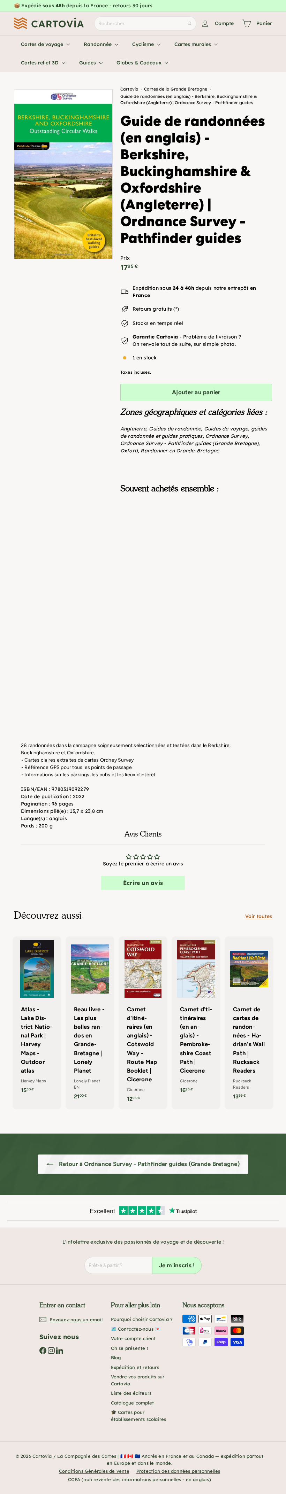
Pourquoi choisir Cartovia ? (142, 1319)
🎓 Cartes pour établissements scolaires (138, 1415)
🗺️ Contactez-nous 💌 (136, 1329)
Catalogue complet (132, 1403)
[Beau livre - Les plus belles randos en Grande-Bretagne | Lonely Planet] (90, 1021)
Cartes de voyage (43, 44)
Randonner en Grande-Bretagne (180, 451)
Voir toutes (258, 916)
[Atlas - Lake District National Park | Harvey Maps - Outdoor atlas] (37, 1018)
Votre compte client (133, 1338)
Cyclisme (143, 44)
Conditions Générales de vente (94, 1471)
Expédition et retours (135, 1367)
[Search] (189, 23)
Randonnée (98, 44)
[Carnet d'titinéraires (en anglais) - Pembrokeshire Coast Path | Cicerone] (196, 1018)
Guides (88, 63)
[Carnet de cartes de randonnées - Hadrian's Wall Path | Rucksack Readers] (249, 1021)
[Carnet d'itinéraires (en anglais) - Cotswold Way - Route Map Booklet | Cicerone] (143, 1023)
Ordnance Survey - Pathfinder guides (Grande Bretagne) (189, 443)
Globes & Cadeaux (139, 63)
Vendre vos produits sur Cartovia (138, 1380)
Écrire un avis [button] (143, 882)
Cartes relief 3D (40, 63)
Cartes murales (193, 44)
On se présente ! (129, 1348)
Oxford (129, 451)
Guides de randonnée (175, 429)
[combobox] (145, 23)
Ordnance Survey (226, 436)
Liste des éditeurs (131, 1393)
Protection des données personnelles (178, 1471)
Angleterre (133, 429)
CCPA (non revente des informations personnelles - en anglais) (139, 1479)
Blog (116, 1357)
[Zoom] (63, 174)
